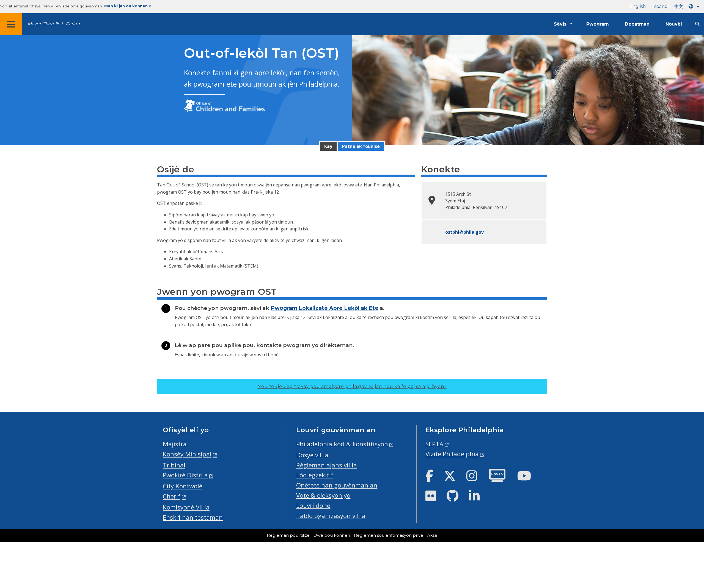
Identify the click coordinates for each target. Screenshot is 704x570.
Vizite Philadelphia (452, 454)
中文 (678, 6)
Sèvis (560, 24)
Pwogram (597, 24)
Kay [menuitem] (328, 146)
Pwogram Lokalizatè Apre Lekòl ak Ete (324, 308)
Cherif (171, 496)
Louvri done (313, 505)
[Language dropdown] (695, 6)
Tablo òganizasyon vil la (330, 515)
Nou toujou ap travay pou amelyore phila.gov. (351, 386)
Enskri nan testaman (193, 517)
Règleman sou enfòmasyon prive (388, 535)
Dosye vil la (312, 455)
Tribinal (174, 465)
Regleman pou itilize (288, 535)
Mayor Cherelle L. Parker (54, 23)
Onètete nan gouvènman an (336, 485)
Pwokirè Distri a (185, 475)
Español (660, 6)
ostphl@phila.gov (464, 232)
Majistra (175, 444)
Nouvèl (674, 24)
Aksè (432, 535)
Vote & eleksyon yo (323, 495)
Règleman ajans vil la (326, 465)
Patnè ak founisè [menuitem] (361, 146)
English (637, 6)
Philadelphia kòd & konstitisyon (342, 444)
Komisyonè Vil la (186, 507)
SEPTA (434, 444)
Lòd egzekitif (314, 475)
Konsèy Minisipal (187, 454)
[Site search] (697, 24)
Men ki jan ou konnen (126, 6)
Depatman (637, 24)
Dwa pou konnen (332, 535)
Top (685, 538)
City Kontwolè (182, 486)
